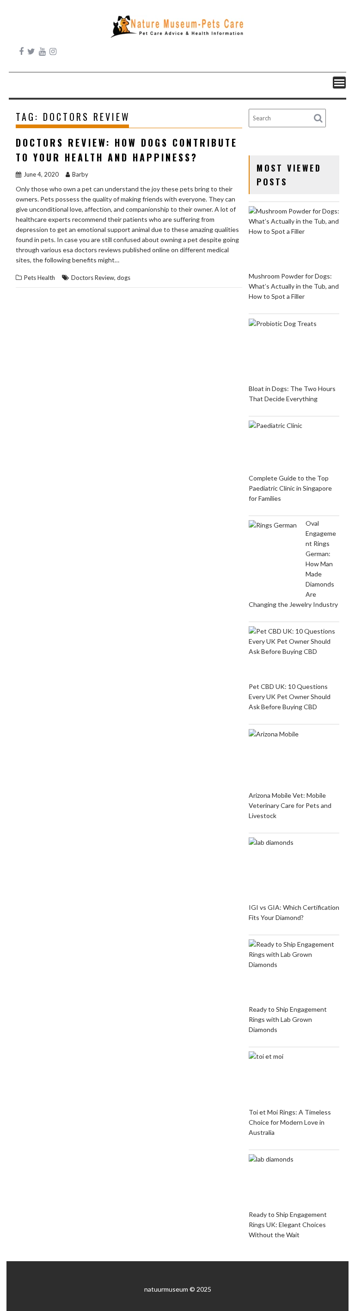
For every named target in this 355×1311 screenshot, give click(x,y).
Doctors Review (92, 277)
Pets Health (39, 277)
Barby (80, 174)
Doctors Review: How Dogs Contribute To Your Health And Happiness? (127, 150)
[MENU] (339, 82)
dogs (123, 277)
